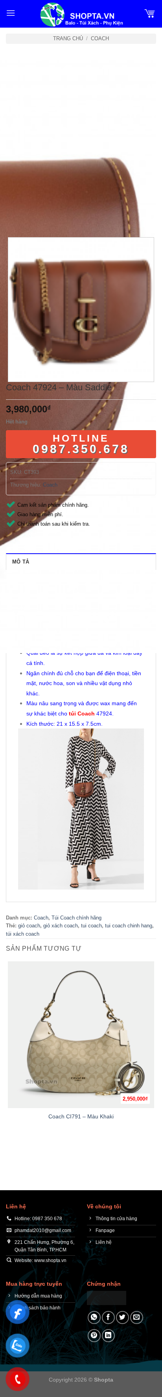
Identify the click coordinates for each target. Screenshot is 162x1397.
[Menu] (10, 12)
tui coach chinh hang (128, 926)
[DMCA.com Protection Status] (106, 1297)
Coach (100, 38)
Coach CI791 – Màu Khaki (81, 1117)
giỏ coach (29, 926)
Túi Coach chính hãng (76, 918)
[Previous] (13, 215)
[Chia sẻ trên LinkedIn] (108, 1335)
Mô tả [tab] (20, 562)
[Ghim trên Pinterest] (94, 1335)
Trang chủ (68, 38)
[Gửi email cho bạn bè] (136, 1317)
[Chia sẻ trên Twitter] (122, 1317)
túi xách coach (22, 934)
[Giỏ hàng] (150, 13)
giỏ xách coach (60, 926)
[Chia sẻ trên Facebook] (108, 1317)
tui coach (91, 926)
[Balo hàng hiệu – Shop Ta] (81, 14)
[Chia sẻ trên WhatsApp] (94, 1317)
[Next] (35, 215)
